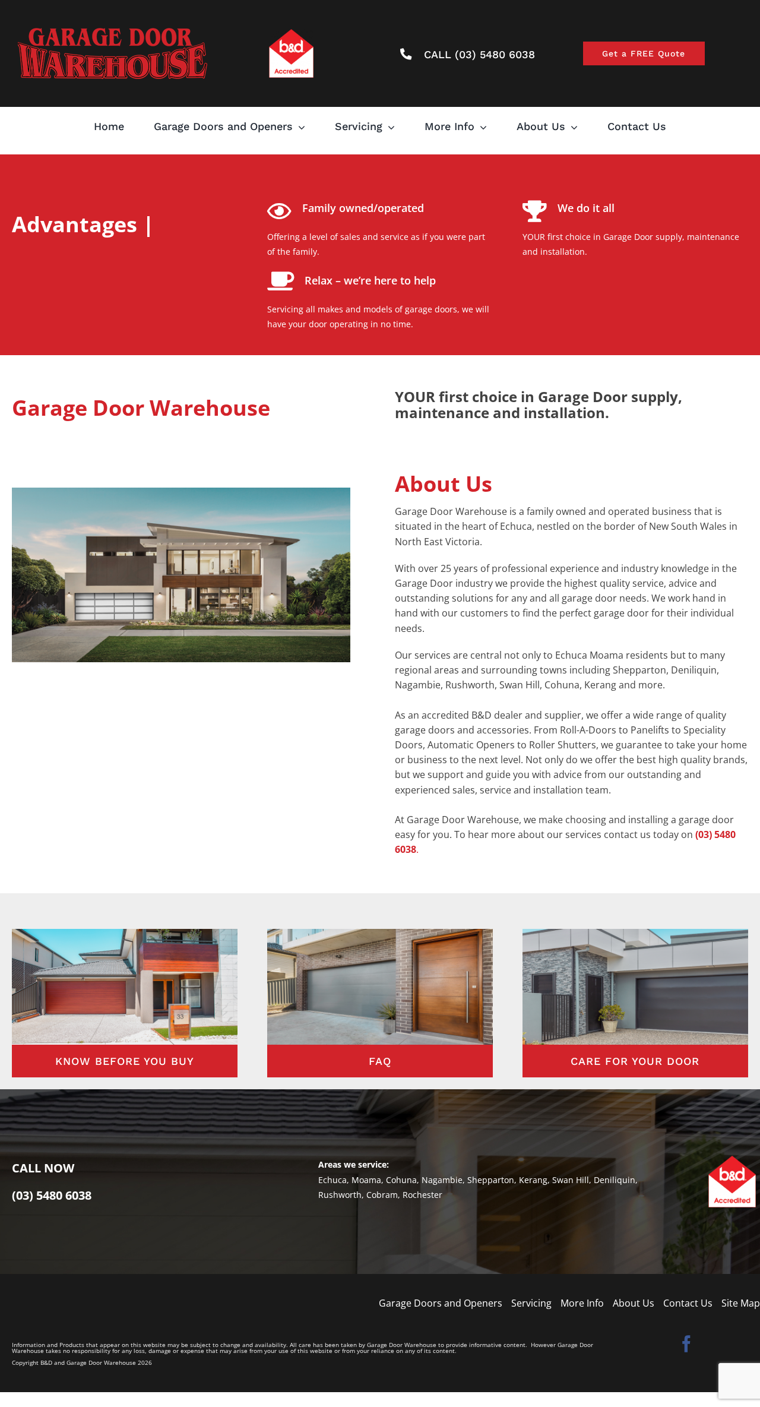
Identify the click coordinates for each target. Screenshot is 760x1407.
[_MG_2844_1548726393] (635, 932)
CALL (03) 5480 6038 (479, 54)
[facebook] (686, 1344)
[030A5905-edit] (125, 932)
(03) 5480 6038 (51, 1195)
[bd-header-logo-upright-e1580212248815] (113, 24)
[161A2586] (380, 932)
